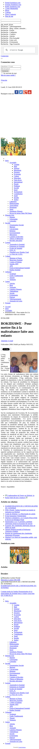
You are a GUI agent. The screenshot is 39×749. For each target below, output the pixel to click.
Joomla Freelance (22, 747)
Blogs (7, 10)
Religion (12, 231)
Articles (12, 283)
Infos (7, 161)
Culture (16, 176)
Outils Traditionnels (16, 276)
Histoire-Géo (9, 215)
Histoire (12, 217)
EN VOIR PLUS (7, 595)
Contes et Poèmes (16, 262)
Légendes (13, 221)
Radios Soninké (15, 270)
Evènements (14, 295)
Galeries (8, 12)
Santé (16, 196)
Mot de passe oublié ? (8, 75)
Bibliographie (14, 203)
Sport (16, 190)
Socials (12, 293)
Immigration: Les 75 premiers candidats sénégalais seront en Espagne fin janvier (18, 523)
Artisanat (8, 272)
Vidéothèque (14, 291)
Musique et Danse (16, 258)
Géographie (14, 219)
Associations (14, 205)
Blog (11, 285)
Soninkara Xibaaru (16, 211)
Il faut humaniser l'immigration (15, 516)
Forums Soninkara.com (13, 5)
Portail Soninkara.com (12, 3)
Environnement (15, 233)
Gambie (16, 164)
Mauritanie (17, 170)
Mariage (12, 227)
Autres (7, 281)
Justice (16, 200)
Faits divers (18, 180)
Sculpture (13, 274)
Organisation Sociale (17, 225)
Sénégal (16, 168)
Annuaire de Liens (16, 301)
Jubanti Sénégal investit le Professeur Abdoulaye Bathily (17, 530)
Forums (7, 303)
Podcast (12, 297)
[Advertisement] (19, 115)
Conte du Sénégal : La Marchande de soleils (20, 514)
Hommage (13, 207)
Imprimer (4, 341)
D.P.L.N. (13, 250)
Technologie (18, 192)
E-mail (10, 341)
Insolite (16, 198)
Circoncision (14, 229)
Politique (17, 186)
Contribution (18, 194)
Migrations (13, 235)
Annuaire (13, 287)
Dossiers (17, 172)
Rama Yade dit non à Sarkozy (15, 498)
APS (11, 266)
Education (17, 178)
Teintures (13, 279)
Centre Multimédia (11, 8)
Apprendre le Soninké (17, 244)
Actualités (13, 162)
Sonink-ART (14, 264)
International (18, 182)
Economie (17, 174)
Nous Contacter (10, 14)
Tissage (12, 278)
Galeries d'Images (16, 289)
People (16, 184)
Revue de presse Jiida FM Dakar (21, 213)
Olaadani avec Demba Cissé (19, 252)
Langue (7, 242)
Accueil (8, 307)
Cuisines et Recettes (16, 237)
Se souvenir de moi (10, 73)
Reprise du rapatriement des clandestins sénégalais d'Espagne (18, 534)
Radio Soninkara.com (12, 6)
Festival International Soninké (20, 268)
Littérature (13, 201)
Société (16, 188)
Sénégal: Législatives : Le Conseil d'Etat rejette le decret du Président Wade (21, 519)
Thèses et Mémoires (16, 239)
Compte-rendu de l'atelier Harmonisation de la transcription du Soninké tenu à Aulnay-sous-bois (17, 592)
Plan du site (9, 16)
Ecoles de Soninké (16, 248)
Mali (15, 166)
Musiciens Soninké (16, 260)
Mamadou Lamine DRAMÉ (10, 580)
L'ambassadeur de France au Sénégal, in (20, 495)
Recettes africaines (16, 240)
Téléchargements (15, 299)
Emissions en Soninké (17, 246)
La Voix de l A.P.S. (16, 254)
